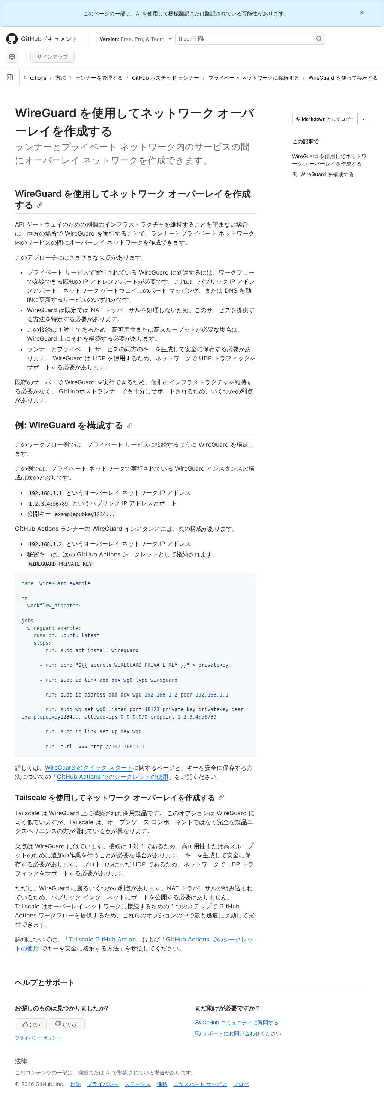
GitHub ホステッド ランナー (165, 77)
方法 (61, 77)
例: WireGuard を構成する (69, 425)
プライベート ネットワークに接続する (253, 77)
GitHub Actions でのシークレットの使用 (112, 776)
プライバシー (102, 1084)
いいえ (70, 1024)
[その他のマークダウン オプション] (363, 119)
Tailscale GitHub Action (102, 939)
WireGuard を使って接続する (343, 77)
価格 (162, 1084)
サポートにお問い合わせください (241, 1033)
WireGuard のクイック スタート (89, 767)
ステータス (137, 1084)
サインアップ (52, 56)
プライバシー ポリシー (38, 1038)
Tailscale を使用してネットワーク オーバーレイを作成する (115, 797)
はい (35, 1024)
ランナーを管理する (99, 77)
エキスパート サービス (200, 1084)
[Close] (363, 12)
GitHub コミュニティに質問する (240, 1022)
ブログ (241, 1084)
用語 (75, 1084)
